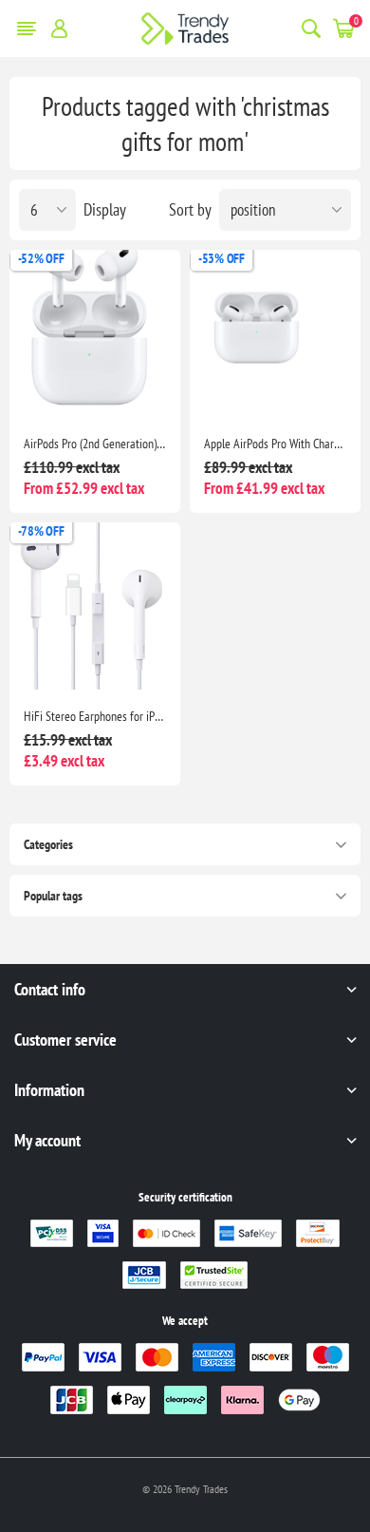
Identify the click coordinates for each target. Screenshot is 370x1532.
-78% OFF (41, 530)
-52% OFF (41, 258)
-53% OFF (221, 258)
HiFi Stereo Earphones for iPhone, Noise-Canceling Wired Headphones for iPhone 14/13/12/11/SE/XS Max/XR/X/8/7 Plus (95, 716)
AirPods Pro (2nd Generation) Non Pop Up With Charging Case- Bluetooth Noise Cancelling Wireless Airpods (95, 443)
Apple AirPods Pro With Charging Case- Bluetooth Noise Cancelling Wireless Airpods (275, 443)
